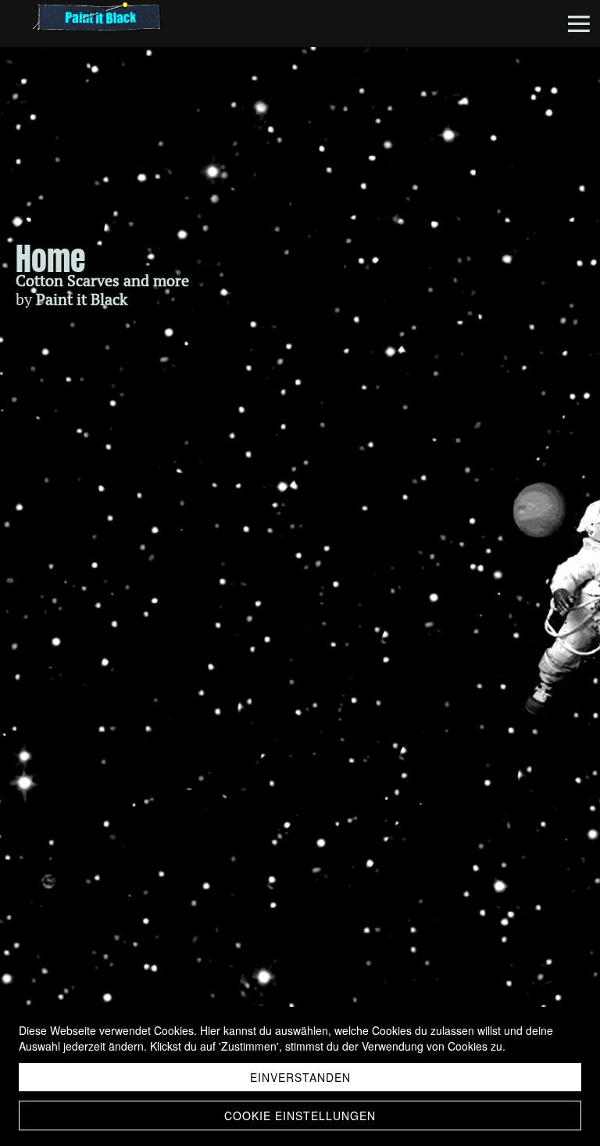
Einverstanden (300, 1077)
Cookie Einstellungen (300, 1115)
